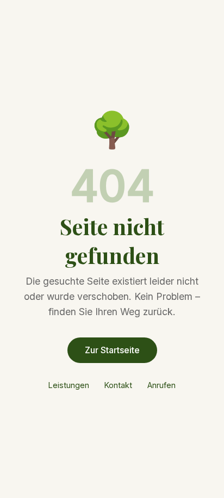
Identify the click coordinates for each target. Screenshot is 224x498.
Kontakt (118, 385)
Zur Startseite (112, 350)
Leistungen (68, 385)
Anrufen (161, 385)
